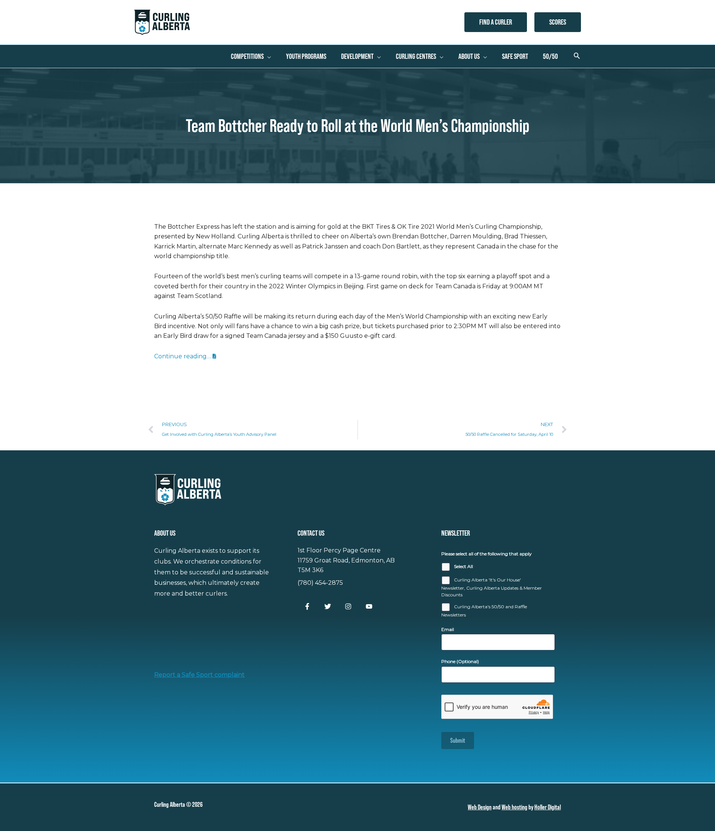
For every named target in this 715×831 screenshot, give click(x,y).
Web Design (480, 807)
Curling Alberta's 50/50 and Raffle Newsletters (484, 611)
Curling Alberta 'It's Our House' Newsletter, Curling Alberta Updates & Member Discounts (491, 587)
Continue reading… (182, 356)
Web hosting (514, 807)
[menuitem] (251, 56)
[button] (495, 22)
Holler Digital (547, 807)
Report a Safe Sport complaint (199, 674)
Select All (463, 566)
